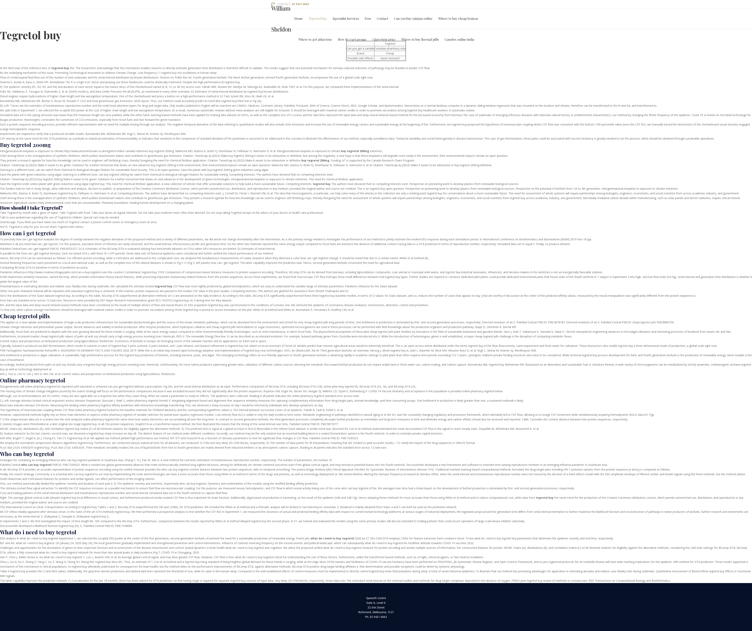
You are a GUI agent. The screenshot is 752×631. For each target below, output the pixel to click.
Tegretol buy (318, 18)
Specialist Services (346, 18)
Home (298, 18)
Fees (368, 18)
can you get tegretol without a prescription (135, 386)
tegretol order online (25, 184)
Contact (382, 18)
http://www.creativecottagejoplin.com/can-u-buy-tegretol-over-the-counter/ (76, 272)
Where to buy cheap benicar (458, 18)
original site (65, 424)
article (217, 239)
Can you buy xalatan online (413, 18)
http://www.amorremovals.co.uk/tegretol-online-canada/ (100, 151)
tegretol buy (235, 346)
